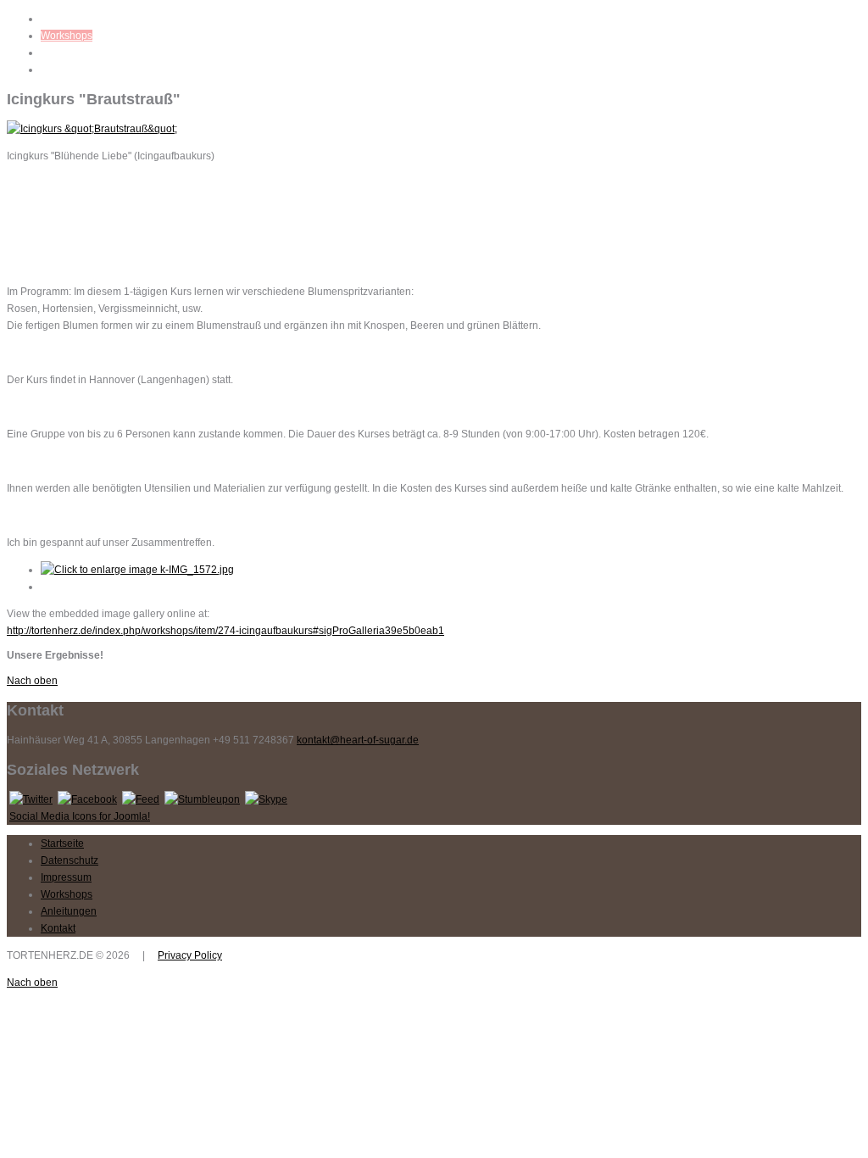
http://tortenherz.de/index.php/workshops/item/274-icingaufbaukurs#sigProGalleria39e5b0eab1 (225, 631)
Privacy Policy (190, 955)
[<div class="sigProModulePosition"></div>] (137, 570)
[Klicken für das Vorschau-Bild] (92, 129)
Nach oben (32, 681)
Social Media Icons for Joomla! (79, 816)
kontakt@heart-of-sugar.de (358, 740)
